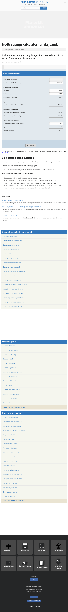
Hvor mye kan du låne (10, 457)
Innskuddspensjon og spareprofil (12, 200)
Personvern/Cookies (34, 600)
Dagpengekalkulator (9, 435)
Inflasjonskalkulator (9, 466)
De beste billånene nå (10, 236)
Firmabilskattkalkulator (10, 448)
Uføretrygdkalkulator (9, 496)
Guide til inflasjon (8, 385)
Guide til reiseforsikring (10, 398)
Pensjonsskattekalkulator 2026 (12, 474)
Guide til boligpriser (9, 363)
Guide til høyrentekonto (10, 376)
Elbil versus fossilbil (9, 439)
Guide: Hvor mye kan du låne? (12, 372)
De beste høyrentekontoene (12, 263)
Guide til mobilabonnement (11, 390)
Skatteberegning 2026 (10, 483)
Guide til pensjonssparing (11, 394)
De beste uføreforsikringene (12, 280)
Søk (44, 8)
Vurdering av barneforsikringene (13, 293)
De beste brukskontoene (11, 249)
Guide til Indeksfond (9, 381)
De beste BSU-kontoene (11, 254)
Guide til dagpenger (9, 368)
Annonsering (34, 597)
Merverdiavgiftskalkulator (11, 470)
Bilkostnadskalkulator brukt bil (12, 422)
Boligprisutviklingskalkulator (12, 426)
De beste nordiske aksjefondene (13, 302)
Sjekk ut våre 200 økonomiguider (14, 407)
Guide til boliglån (8, 359)
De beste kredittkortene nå (11, 267)
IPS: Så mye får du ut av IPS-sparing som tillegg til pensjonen (21, 207)
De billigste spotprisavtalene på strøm (15, 284)
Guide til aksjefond (9, 346)
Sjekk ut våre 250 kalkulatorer (13, 501)
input (7, 67)
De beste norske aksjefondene (12, 306)
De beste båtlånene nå (10, 258)
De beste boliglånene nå (11, 245)
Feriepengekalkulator (10, 444)
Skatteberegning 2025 (10, 487)
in (2, 67)
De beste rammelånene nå (11, 276)
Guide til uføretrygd (9, 403)
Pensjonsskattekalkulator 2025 (12, 479)
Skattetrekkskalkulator (10, 492)
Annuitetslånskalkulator (10, 417)
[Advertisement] (34, 24)
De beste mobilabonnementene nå (14, 271)
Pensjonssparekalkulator (10, 215)
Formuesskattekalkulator (11, 452)
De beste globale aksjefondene (13, 298)
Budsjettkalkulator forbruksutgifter (14, 430)
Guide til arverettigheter (10, 350)
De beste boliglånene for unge (12, 241)
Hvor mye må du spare (10, 461)
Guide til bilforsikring (9, 355)
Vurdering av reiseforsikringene (13, 289)
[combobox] (30, 8)
